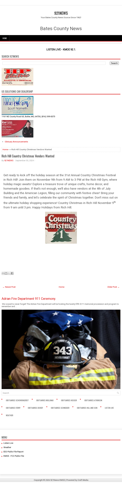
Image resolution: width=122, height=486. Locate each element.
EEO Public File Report (13, 451)
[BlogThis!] (6, 273)
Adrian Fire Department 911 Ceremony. (29, 299)
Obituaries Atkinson (94, 400)
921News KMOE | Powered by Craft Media (69, 480)
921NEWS (61, 13)
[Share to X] (9, 273)
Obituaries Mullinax (45, 400)
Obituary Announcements (16, 141)
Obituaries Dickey (36, 407)
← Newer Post (9, 287)
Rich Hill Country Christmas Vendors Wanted (28, 156)
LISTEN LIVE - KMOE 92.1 (60, 49)
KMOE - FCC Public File (13, 456)
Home (5, 38)
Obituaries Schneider (60, 407)
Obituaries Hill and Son (87, 407)
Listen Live (109, 407)
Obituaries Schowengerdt (17, 400)
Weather (10, 415)
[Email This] (3, 273)
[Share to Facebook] (12, 273)
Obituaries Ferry (13, 407)
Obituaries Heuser (69, 400)
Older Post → (113, 287)
